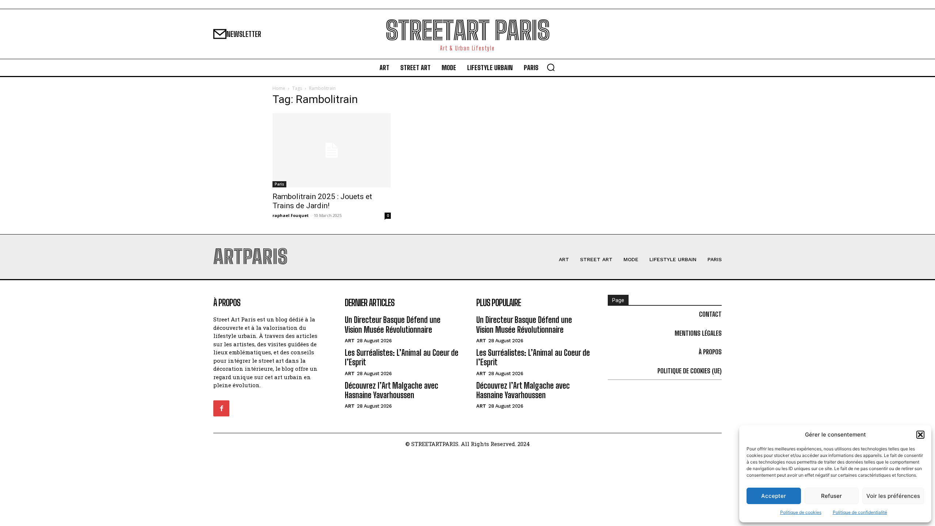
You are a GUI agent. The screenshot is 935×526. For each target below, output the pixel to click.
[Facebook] (221, 408)
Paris (279, 184)
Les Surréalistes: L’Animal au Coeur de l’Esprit (401, 357)
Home (278, 88)
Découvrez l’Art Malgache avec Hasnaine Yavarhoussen (391, 390)
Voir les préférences (893, 495)
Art (350, 340)
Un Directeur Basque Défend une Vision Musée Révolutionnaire (392, 324)
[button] (920, 434)
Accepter (773, 495)
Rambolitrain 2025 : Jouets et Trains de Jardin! (322, 201)
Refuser (831, 495)
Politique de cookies (800, 512)
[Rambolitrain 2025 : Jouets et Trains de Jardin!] (331, 150)
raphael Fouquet (290, 215)
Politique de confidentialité (860, 512)
